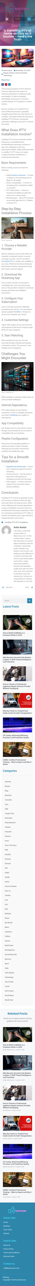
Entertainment (10, 823)
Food (7, 841)
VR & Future (9, 991)
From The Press (11, 845)
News (7, 927)
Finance (8, 836)
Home (7, 882)
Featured (8, 832)
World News (9, 995)
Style (6, 968)
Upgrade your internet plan (16, 467)
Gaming (8, 859)
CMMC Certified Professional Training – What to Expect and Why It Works (17, 762)
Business (8, 795)
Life (6, 904)
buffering (14, 415)
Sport (7, 964)
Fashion (12, 73)
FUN (6, 850)
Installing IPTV (10, 522)
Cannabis (8, 800)
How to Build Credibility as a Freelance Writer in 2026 (14, 634)
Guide (7, 873)
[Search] (29, 19)
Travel (7, 986)
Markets (8, 914)
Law (6, 900)
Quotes (7, 941)
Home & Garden (21, 73)
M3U (18, 312)
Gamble (8, 854)
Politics (7, 936)
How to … (8, 891)
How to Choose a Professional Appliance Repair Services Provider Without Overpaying (16, 686)
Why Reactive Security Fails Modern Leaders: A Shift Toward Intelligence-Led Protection (17, 659)
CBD (6, 809)
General (8, 863)
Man (6, 909)
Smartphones (10, 950)
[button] (7, 19)
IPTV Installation (22, 522)
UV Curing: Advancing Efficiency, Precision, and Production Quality (16, 736)
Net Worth (8, 923)
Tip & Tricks (9, 982)
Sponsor (8, 959)
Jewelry (7, 895)
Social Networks (11, 954)
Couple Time (9, 813)
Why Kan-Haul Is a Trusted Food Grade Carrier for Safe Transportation (17, 712)
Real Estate (9, 945)
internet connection (18, 175)
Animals (8, 782)
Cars (6, 804)
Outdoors (8, 932)
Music (7, 918)
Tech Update (9, 973)
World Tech (9, 1000)
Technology (7, 75)
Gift (6, 868)
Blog (6, 791)
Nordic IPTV (8, 261)
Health (7, 877)
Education (8, 818)
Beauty (5, 73)
